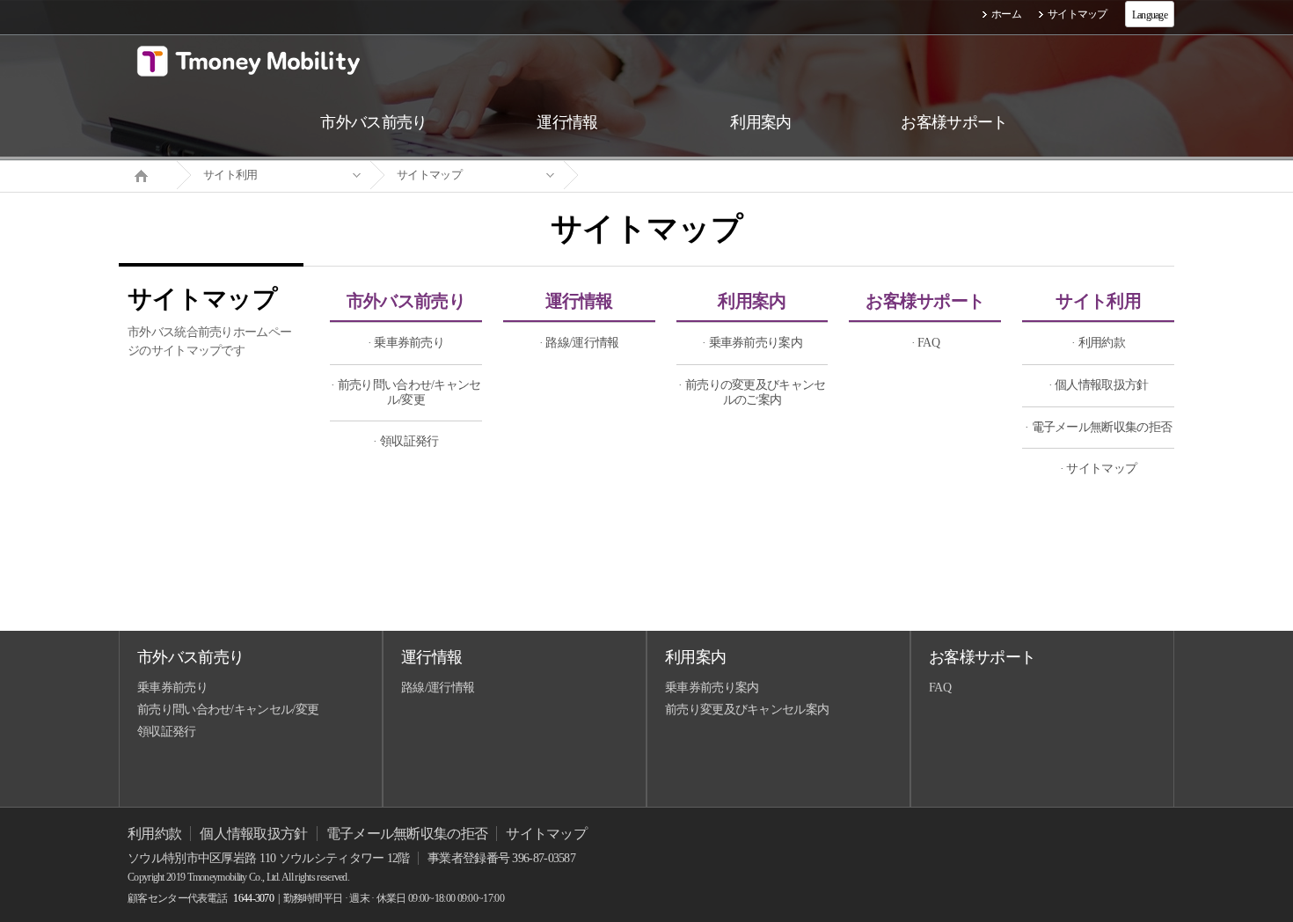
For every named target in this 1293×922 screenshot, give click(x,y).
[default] (660, 175)
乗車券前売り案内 (711, 687)
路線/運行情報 (437, 687)
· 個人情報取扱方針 (1098, 384)
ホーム (1006, 14)
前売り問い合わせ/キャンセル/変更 (227, 709)
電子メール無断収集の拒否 (407, 833)
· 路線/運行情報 (579, 342)
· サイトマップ (1098, 468)
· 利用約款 (1098, 342)
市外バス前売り (406, 301)
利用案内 (751, 301)
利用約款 (154, 833)
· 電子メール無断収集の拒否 (1098, 427)
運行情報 (579, 301)
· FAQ (925, 342)
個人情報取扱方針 (253, 833)
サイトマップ (1077, 14)
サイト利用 (230, 174)
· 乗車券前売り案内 (752, 342)
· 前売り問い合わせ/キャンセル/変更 (406, 392)
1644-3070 (253, 898)
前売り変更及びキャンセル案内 (747, 709)
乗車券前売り (172, 687)
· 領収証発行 (405, 441)
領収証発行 (166, 731)
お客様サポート (925, 301)
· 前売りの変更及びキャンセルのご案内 (751, 392)
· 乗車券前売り (406, 342)
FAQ (940, 687)
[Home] (148, 174)
